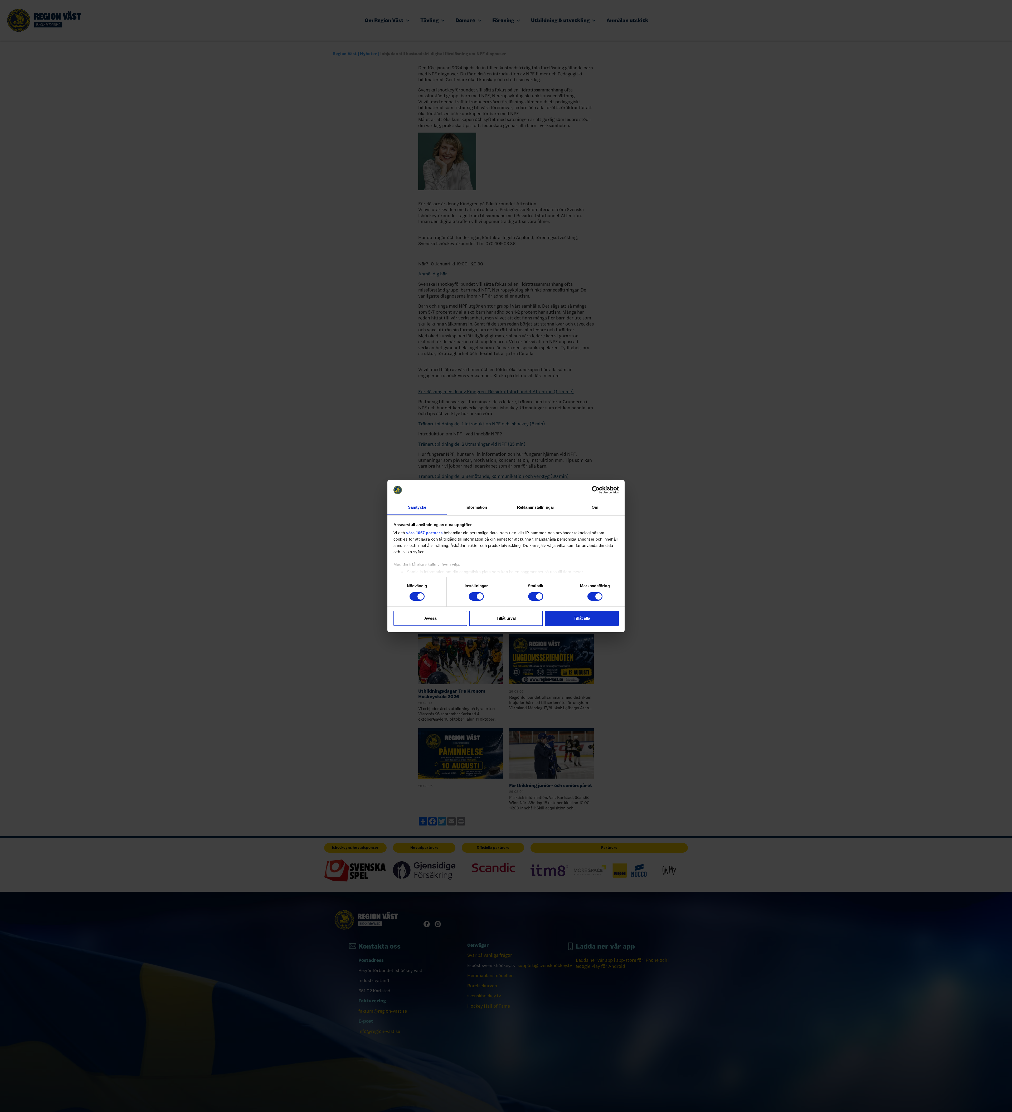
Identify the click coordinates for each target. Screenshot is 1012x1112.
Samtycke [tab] (417, 507)
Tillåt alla (582, 618)
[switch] (476, 596)
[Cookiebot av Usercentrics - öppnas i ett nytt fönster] (596, 490)
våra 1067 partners (424, 533)
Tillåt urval (506, 618)
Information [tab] (476, 507)
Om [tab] (595, 507)
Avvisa (430, 618)
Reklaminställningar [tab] (535, 507)
